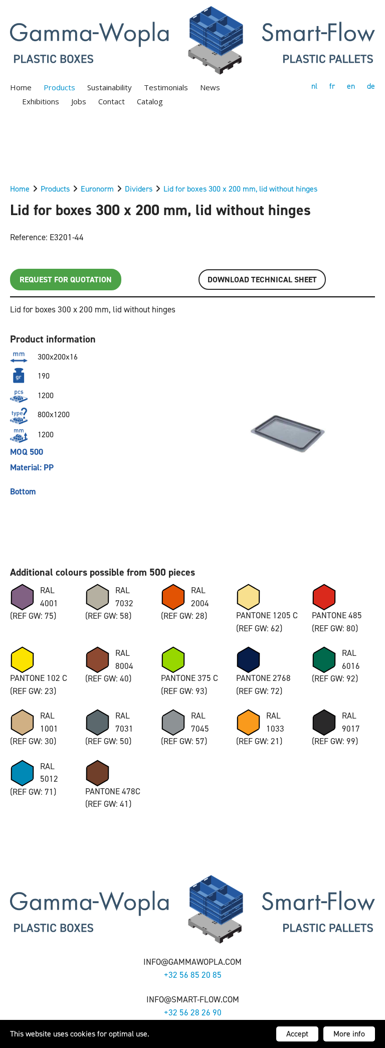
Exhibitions (40, 101)
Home (21, 87)
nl (314, 86)
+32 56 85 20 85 (193, 974)
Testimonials (166, 87)
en (351, 86)
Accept (297, 1033)
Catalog (150, 101)
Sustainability (109, 87)
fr (332, 86)
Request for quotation (66, 279)
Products (59, 87)
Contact (111, 101)
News (210, 87)
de (371, 86)
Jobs (78, 101)
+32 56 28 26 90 (193, 1012)
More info (349, 1033)
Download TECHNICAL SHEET (262, 279)
